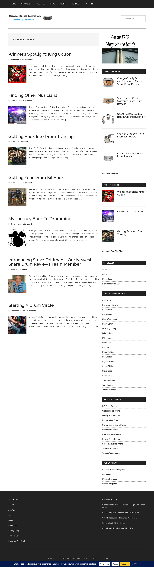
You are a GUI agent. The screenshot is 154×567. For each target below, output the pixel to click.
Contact (105, 274)
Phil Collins (107, 357)
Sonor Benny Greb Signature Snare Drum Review (129, 101)
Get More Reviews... (110, 173)
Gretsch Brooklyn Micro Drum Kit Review (130, 135)
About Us (106, 270)
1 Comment (22, 269)
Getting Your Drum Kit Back (36, 177)
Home (10, 520)
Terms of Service (14, 536)
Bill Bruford (107, 310)
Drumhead (106, 474)
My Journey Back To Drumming (39, 218)
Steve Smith (107, 375)
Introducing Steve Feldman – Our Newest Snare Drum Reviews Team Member (49, 262)
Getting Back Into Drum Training (41, 136)
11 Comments (27, 59)
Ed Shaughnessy (109, 328)
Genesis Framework (83, 558)
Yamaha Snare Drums (111, 453)
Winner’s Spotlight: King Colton (40, 54)
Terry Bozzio (107, 385)
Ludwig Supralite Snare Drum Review (130, 155)
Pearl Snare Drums (110, 430)
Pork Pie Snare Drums (111, 434)
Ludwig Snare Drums (111, 415)
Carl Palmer (107, 314)
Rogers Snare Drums (111, 439)
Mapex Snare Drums (110, 420)
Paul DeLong (107, 347)
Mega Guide (107, 279)
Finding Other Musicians (32, 95)
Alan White (106, 300)
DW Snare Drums (109, 406)
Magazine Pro (67, 558)
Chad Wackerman (109, 319)
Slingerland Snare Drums (112, 444)
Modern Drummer (109, 479)
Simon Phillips (108, 366)
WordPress (97, 558)
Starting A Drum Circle (31, 305)
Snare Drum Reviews (31, 18)
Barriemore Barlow (110, 305)
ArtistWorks (12, 510)
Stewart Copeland (109, 380)
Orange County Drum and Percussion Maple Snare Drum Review (129, 81)
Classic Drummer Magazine (113, 470)
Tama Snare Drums (110, 448)
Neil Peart (106, 343)
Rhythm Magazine (109, 484)
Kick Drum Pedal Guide (112, 284)
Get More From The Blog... (113, 251)
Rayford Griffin (108, 361)
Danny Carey (107, 324)
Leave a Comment (25, 101)
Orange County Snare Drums (114, 425)
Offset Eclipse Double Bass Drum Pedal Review (131, 115)
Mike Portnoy (108, 338)
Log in (105, 558)
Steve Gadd (107, 371)
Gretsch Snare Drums (111, 411)
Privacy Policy (13, 531)
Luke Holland (107, 333)
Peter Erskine (108, 352)
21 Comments (23, 142)
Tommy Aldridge (109, 390)
